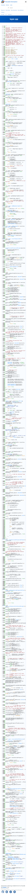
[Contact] (14, 892)
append (21, 479)
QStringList (15, 401)
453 (3, 538)
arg (10, 430)
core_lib (2, 14)
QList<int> (10, 592)
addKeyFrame (13, 211)
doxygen (4, 887)
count (23, 515)
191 (3, 226)
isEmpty (13, 421)
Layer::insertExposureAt (14, 238)
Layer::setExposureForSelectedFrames (14, 606)
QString (13, 65)
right (16, 58)
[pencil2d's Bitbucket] (7, 892)
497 (3, 589)
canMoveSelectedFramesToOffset (14, 788)
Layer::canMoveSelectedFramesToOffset (14, 590)
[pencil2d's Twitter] (11, 892)
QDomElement (8, 853)
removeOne (16, 343)
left (12, 58)
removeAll (19, 276)
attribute (11, 871)
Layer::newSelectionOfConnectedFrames (14, 539)
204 (3, 238)
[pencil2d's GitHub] (3, 892)
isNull (19, 871)
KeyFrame (12, 73)
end (20, 487)
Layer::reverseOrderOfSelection (16, 739)
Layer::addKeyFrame (13, 226)
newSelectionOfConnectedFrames (13, 248)
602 (3, 739)
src (6, 14)
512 (3, 605)
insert (19, 476)
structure (10, 14)
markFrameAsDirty (12, 223)
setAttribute (15, 858)
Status (7, 401)
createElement (11, 857)
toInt (17, 873)
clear (21, 326)
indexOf (21, 296)
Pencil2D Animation (11, 2)
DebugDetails (11, 405)
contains (19, 459)
